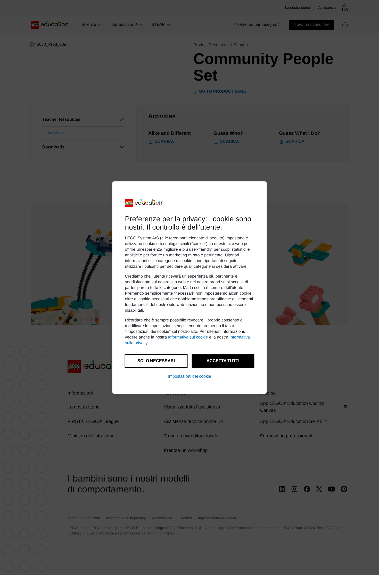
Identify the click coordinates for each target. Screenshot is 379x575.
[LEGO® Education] (144, 203)
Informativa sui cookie (188, 337)
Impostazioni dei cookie (189, 376)
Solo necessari (156, 361)
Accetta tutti (223, 361)
